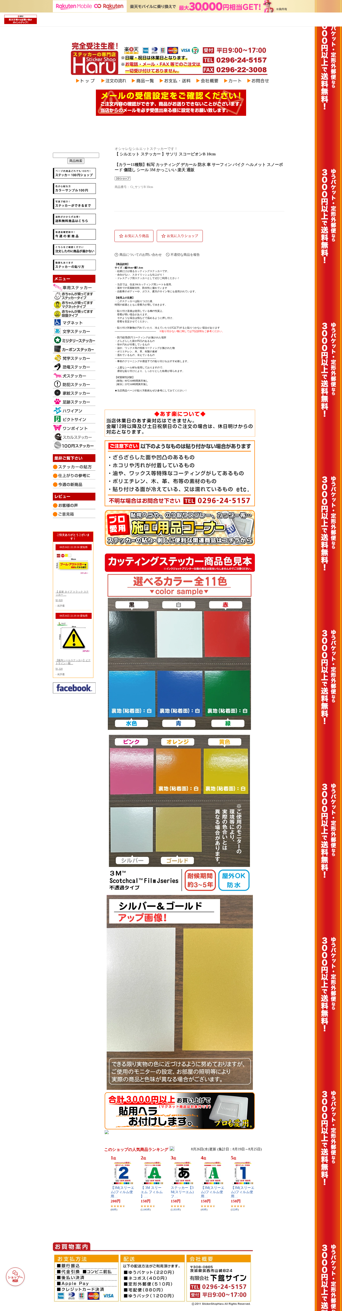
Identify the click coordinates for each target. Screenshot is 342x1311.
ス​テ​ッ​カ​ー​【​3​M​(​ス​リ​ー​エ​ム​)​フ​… (182, 1192)
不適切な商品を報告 (185, 254)
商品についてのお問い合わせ (140, 254)
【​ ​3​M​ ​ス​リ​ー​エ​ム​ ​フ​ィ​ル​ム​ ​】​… (152, 1192)
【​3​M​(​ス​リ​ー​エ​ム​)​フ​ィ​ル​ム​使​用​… (122, 1192)
